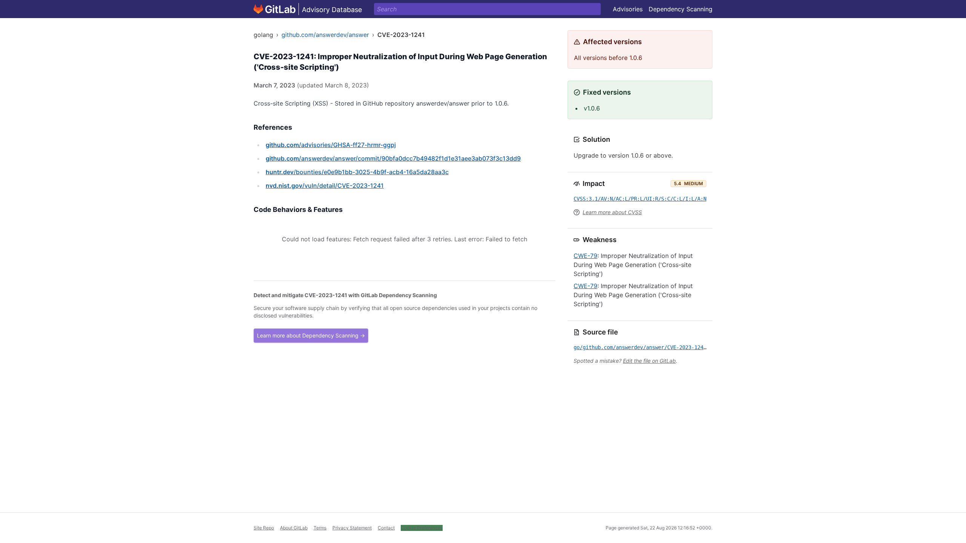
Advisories (628, 9)
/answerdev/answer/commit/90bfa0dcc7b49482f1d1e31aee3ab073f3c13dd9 (393, 158)
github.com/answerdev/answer (325, 34)
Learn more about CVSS (612, 212)
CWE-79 (585, 255)
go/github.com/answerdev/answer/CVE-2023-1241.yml (646, 347)
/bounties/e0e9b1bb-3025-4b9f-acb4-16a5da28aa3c (357, 172)
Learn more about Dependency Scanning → (311, 335)
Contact (386, 528)
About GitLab (294, 528)
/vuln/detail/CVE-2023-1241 (325, 185)
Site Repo (264, 528)
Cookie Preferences (422, 528)
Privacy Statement (352, 528)
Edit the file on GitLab (649, 360)
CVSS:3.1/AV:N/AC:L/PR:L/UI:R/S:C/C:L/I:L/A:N (640, 199)
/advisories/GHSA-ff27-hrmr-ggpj (331, 145)
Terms (320, 528)
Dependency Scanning (680, 9)
